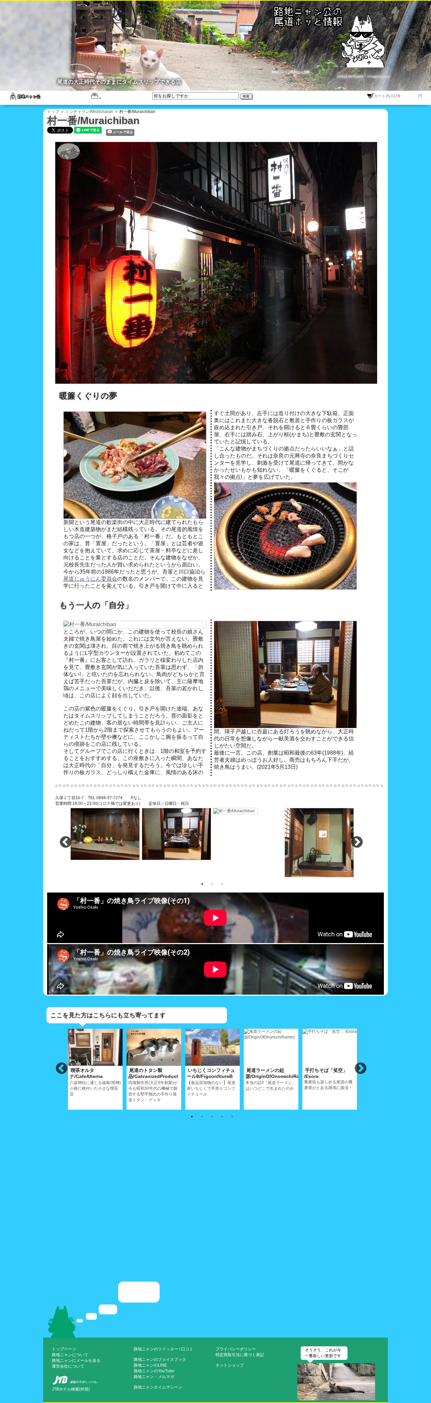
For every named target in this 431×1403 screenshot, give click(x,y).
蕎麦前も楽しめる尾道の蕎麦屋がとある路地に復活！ (328, 1079)
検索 (246, 96)
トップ (53, 111)
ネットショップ (230, 1365)
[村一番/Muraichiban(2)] (105, 833)
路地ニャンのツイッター (156, 1349)
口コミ (187, 1349)
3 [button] (222, 883)
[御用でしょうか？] (215, 1309)
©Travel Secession (378, 76)
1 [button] (202, 883)
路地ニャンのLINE (150, 1365)
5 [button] (232, 1116)
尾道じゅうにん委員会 (90, 579)
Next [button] (357, 842)
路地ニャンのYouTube (154, 1371)
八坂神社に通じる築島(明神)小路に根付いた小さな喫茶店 (95, 1082)
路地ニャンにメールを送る (76, 1360)
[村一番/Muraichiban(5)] (320, 842)
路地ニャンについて (70, 1354)
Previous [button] (65, 842)
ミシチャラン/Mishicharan (89, 111)
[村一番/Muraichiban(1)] (219, 262)
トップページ (64, 1349)
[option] (105, 834)
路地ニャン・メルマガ (154, 1376)
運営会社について (68, 1366)
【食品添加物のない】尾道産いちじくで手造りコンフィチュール (211, 1082)
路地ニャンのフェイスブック (160, 1359)
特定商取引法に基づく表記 (240, 1354)
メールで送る (123, 132)
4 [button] (222, 1116)
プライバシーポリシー (236, 1349)
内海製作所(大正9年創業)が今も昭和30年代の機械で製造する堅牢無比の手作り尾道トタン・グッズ (153, 1085)
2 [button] (212, 883)
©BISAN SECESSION (350, 76)
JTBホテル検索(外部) (71, 1389)
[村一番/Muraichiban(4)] (235, 810)
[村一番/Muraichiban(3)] (177, 833)
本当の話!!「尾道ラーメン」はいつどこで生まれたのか (271, 1079)
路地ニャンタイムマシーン (158, 1387)
